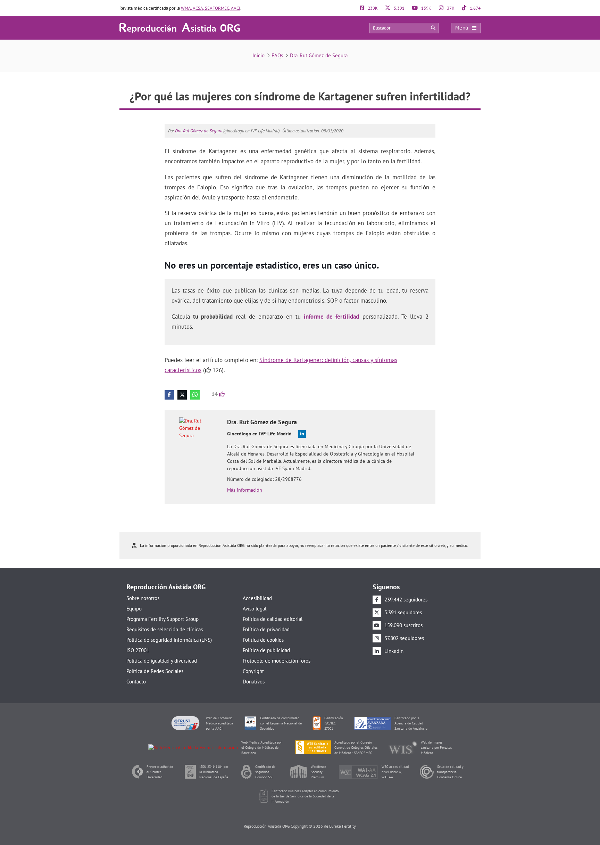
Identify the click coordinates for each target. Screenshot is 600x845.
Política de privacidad (266, 629)
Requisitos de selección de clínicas (164, 629)
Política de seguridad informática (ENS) (169, 639)
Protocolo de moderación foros (276, 660)
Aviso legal (254, 608)
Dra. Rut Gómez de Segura (319, 55)
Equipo (134, 608)
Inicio (258, 55)
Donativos (254, 681)
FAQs (277, 55)
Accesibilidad (257, 598)
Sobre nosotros (142, 598)
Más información (244, 490)
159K (425, 8)
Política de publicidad (266, 650)
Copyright (253, 671)
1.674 (475, 8)
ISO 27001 (137, 650)
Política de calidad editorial (272, 619)
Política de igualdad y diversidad (161, 660)
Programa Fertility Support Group (162, 619)
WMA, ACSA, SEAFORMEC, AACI (210, 8)
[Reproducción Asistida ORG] (179, 28)
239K (372, 8)
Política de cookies (263, 639)
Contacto (136, 681)
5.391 (399, 8)
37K (450, 8)
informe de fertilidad (331, 316)
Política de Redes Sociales (154, 671)
